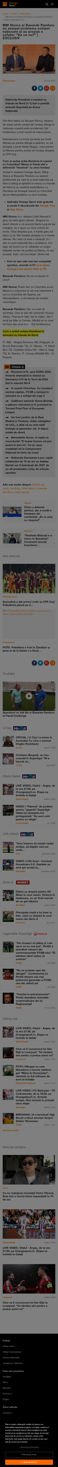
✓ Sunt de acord (29, 1462)
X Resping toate (29, 1454)
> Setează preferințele (29, 1447)
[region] (29, 1443)
